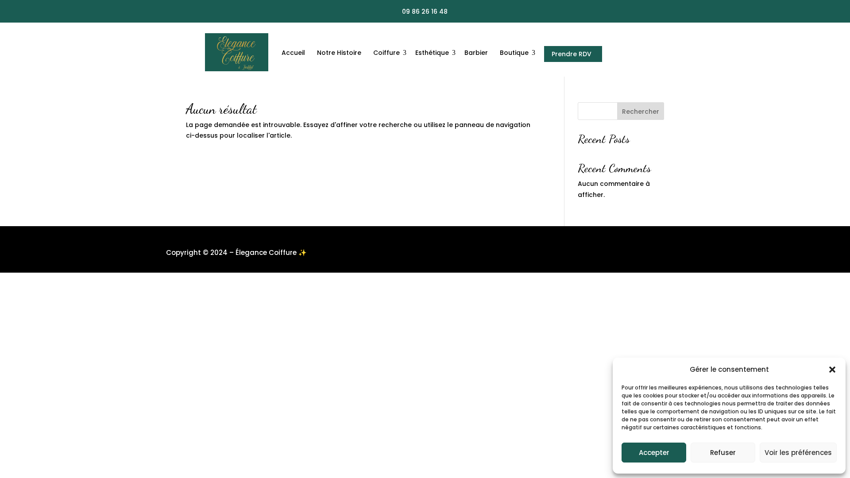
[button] (832, 369)
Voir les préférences (798, 452)
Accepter (654, 452)
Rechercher (640, 111)
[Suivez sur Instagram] (632, 12)
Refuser (723, 452)
